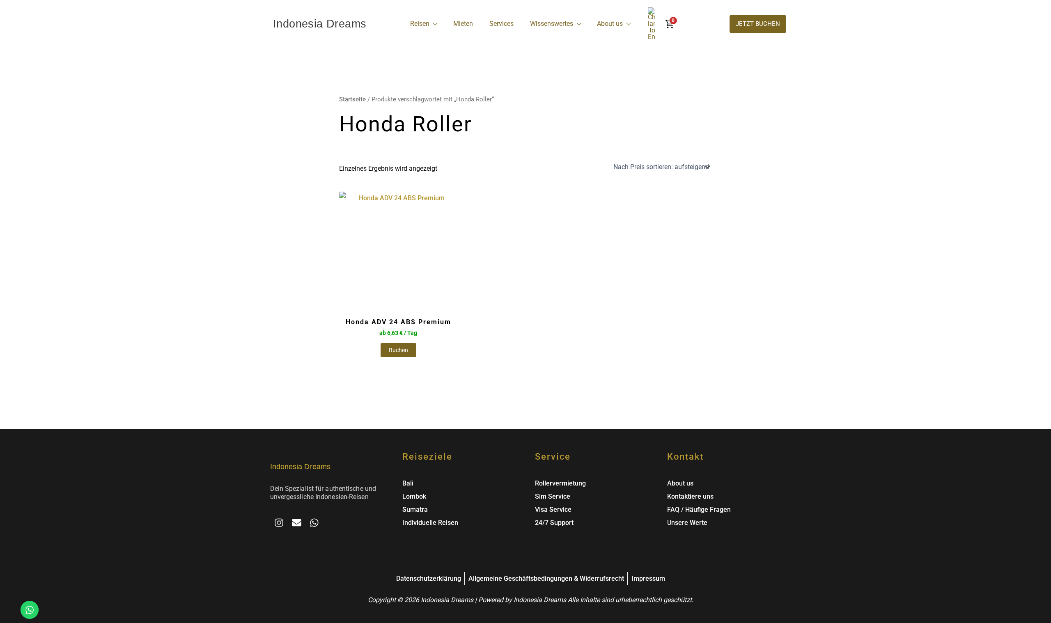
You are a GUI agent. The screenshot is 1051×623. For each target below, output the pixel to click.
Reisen (419, 23)
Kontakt (685, 456)
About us (610, 23)
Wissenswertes (551, 23)
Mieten (463, 23)
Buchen (398, 350)
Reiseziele (427, 456)
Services (501, 23)
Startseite (352, 99)
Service (553, 456)
